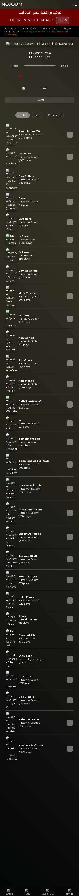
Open (62, 20)
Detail (40, 99)
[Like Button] (54, 88)
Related (22, 115)
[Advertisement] (39, 807)
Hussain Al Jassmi (41, 52)
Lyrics (37, 115)
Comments (54, 115)
